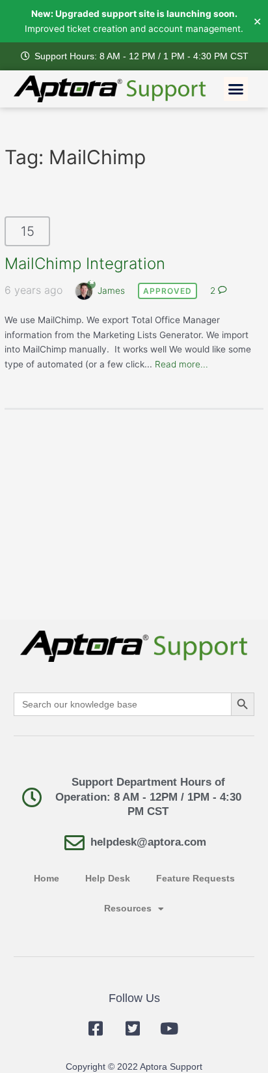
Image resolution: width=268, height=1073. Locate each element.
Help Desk (107, 878)
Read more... (181, 364)
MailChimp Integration (85, 263)
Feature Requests (195, 878)
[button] (236, 89)
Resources (128, 908)
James (111, 290)
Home (46, 878)
